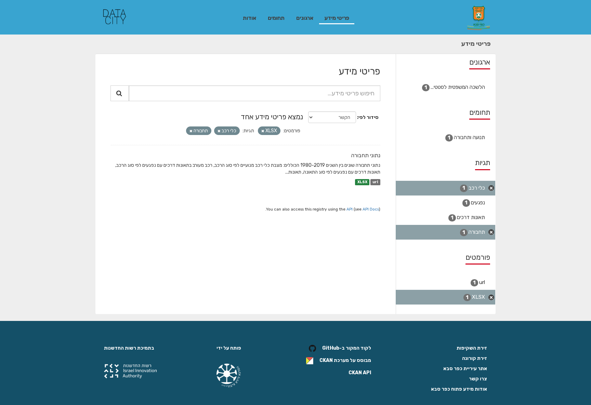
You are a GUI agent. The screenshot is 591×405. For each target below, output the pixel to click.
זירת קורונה (474, 358)
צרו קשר (478, 379)
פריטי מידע (336, 18)
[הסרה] (262, 131)
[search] (119, 93)
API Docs (371, 209)
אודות (249, 18)
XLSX (362, 182)
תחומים (276, 18)
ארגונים (304, 18)
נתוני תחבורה (365, 155)
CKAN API (360, 373)
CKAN (326, 361)
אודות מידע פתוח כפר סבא (459, 389)
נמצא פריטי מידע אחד (272, 116)
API (349, 209)
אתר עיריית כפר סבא (465, 369)
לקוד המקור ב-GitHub (346, 348)
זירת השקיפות (472, 348)
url (375, 182)
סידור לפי (368, 117)
